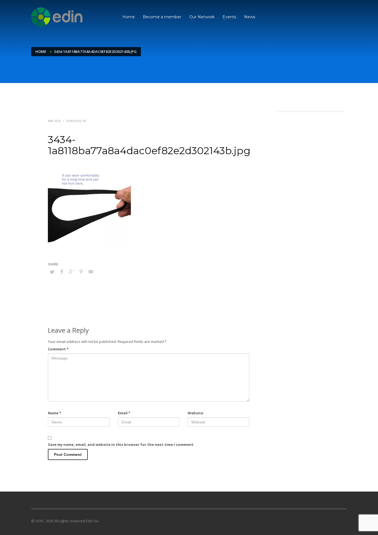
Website (195, 412)
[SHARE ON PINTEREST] (81, 271)
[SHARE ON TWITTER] (52, 272)
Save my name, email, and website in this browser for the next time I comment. (121, 444)
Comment (58, 349)
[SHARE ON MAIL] (91, 271)
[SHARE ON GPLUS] (71, 271)
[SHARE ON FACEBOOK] (62, 271)
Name (54, 412)
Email (124, 412)
